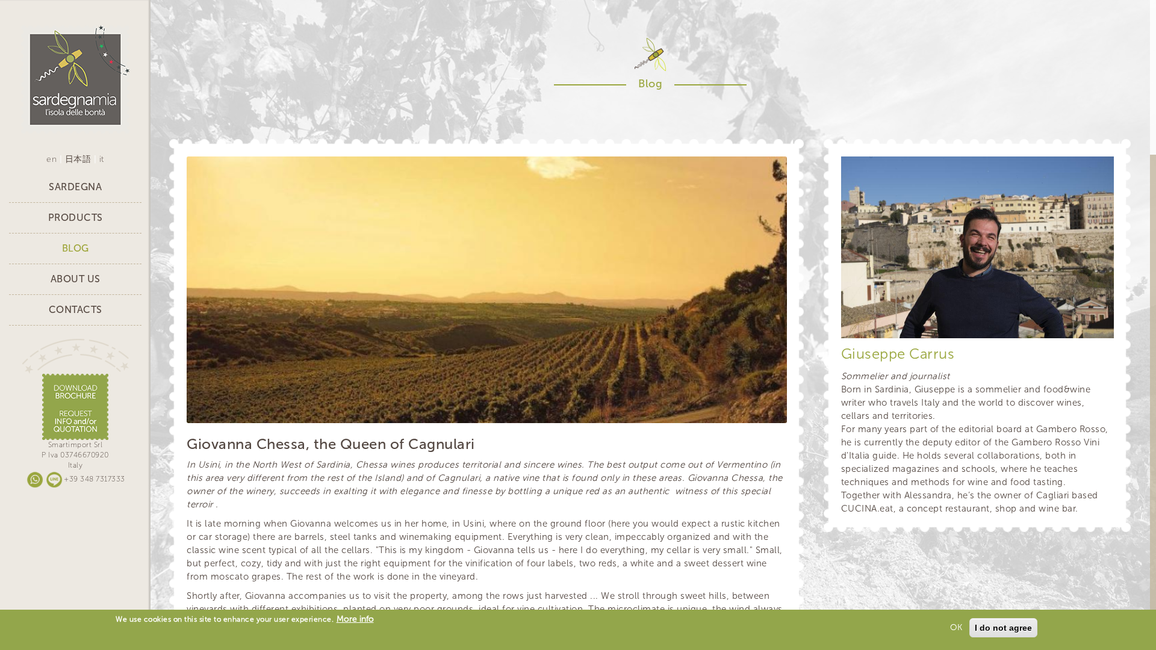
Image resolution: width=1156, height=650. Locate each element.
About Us (76, 279)
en (51, 159)
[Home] (75, 79)
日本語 (78, 159)
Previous (724, 396)
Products (75, 217)
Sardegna (75, 187)
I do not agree (1003, 628)
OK (956, 627)
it (101, 159)
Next (760, 396)
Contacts (75, 309)
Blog (75, 248)
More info (355, 619)
